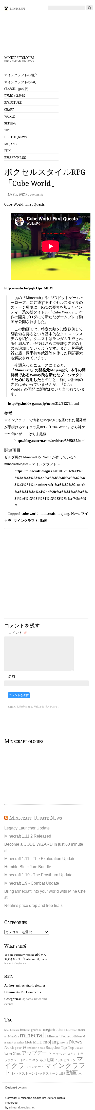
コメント (17, 633)
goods (35, 1030)
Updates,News (15, 137)
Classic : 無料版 (16, 89)
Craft (9, 110)
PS (25, 1048)
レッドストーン (23, 1073)
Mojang (10, 144)
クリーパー (60, 1053)
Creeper (14, 1030)
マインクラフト (25, 521)
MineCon (13, 1036)
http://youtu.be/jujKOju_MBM (28, 288)
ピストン (70, 1060)
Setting (10, 123)
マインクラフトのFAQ (20, 82)
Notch (9, 1047)
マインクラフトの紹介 (20, 75)
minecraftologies (19, 57)
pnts (24, 1087)
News (75, 513)
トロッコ (25, 1060)
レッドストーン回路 (50, 1073)
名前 (11, 676)
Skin (42, 1047)
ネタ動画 (47, 1060)
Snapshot (53, 1047)
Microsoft (72, 1030)
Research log (15, 158)
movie (64, 1042)
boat (6, 1030)
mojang (63, 513)
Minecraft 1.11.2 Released (27, 836)
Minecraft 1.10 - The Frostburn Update (38, 874)
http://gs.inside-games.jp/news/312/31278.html (43, 403)
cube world (30, 513)
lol (40, 1029)
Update (78, 1047)
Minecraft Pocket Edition (64, 1036)
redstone (33, 1048)
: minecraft (16, 8)
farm (23, 1030)
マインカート (35, 1067)
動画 (43, 521)
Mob (28, 1042)
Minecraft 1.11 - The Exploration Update (39, 858)
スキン (72, 1054)
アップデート (37, 1053)
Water (8, 1054)
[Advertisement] (49, 568)
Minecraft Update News (35, 817)
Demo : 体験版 (14, 96)
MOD (38, 1042)
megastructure (54, 1029)
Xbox (17, 1054)
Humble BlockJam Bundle (27, 866)
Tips (7, 130)
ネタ (35, 1060)
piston (18, 1048)
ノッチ (58, 1060)
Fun (7, 151)
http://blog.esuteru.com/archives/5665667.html (50, 441)
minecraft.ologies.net (21, 1107)
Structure (13, 102)
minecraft (48, 513)
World (9, 116)
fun (28, 1029)
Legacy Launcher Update (27, 828)
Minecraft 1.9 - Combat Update (31, 883)
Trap (71, 1048)
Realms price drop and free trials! (34, 905)
